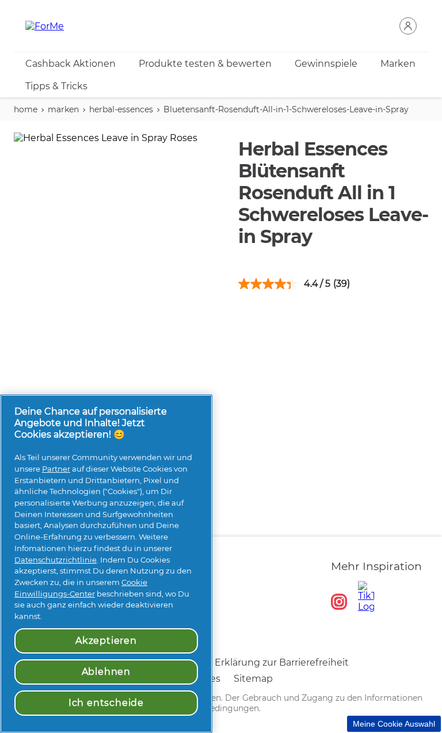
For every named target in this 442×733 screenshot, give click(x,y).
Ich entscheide (106, 702)
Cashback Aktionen (70, 63)
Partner (56, 468)
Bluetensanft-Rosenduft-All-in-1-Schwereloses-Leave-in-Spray (286, 109)
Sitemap (253, 678)
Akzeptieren (106, 640)
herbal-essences (121, 109)
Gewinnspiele (326, 63)
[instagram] (339, 602)
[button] (408, 26)
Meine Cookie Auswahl (394, 723)
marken (63, 109)
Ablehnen (106, 671)
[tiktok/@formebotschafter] (366, 596)
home (25, 109)
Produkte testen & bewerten (205, 63)
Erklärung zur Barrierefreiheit (282, 662)
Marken (398, 63)
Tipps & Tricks (56, 86)
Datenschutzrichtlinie (55, 559)
